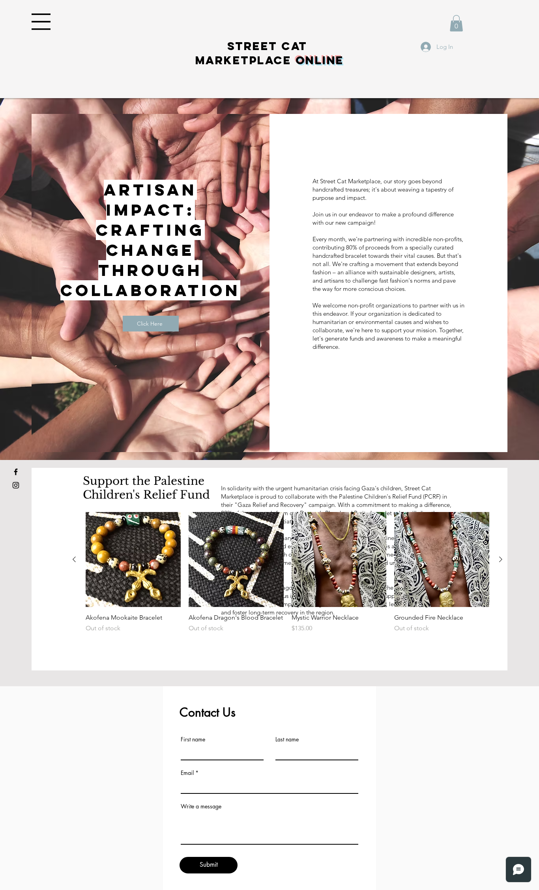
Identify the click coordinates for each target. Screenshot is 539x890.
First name (193, 739)
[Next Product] (500, 559)
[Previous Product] (74, 559)
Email (187, 773)
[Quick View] (133, 559)
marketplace (269, 60)
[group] (287, 577)
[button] (41, 21)
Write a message (201, 806)
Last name (287, 739)
